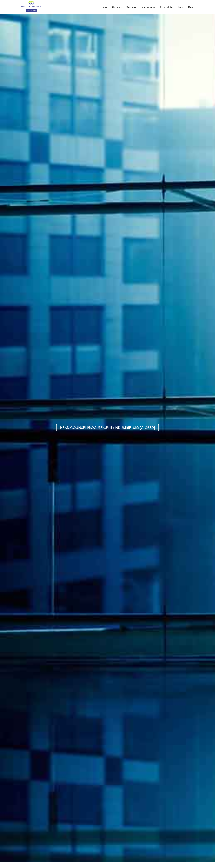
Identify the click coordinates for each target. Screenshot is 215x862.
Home (103, 7)
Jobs (180, 7)
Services (131, 7)
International (148, 7)
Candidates (166, 7)
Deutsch (192, 7)
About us (116, 7)
